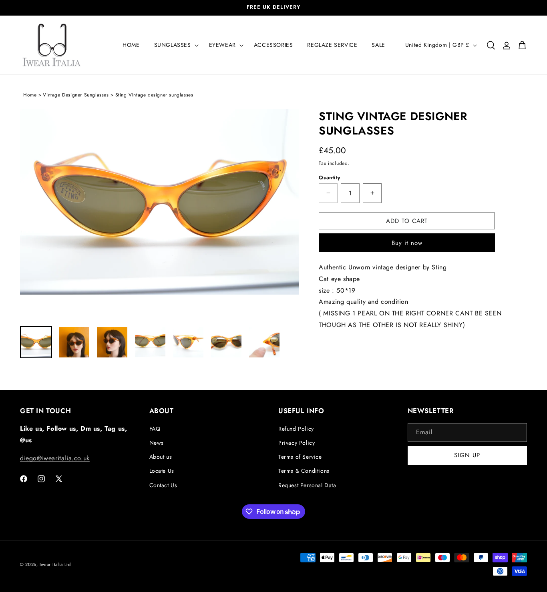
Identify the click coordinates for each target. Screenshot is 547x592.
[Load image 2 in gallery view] (74, 342)
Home (29, 94)
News (156, 443)
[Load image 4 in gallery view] (150, 342)
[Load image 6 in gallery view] (226, 342)
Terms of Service (300, 457)
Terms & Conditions (304, 471)
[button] (174, 45)
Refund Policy (296, 429)
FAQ (155, 429)
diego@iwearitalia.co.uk (55, 458)
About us (160, 457)
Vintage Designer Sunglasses (76, 94)
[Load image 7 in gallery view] (264, 342)
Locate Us (161, 471)
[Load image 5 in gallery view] (188, 342)
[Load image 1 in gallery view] (36, 342)
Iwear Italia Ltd (55, 564)
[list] (159, 213)
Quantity (329, 177)
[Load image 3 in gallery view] (112, 342)
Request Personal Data (307, 485)
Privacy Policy (296, 443)
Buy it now (407, 243)
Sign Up (467, 455)
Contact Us (163, 485)
